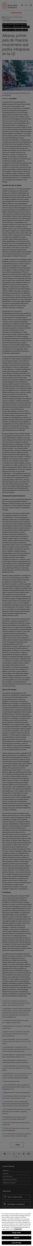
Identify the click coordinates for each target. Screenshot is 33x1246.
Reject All (16, 1237)
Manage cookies (16, 1232)
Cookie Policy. (18, 1229)
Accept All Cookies (16, 1242)
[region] (16, 1227)
